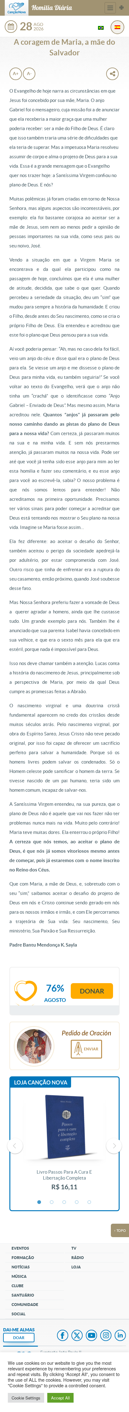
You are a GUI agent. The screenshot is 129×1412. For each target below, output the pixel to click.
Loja (76, 1267)
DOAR (18, 1338)
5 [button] (89, 1202)
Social (18, 1314)
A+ (15, 73)
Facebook (63, 1336)
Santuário (23, 1295)
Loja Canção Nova (40, 1082)
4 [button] (77, 1202)
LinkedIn (120, 1336)
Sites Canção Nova (121, 7)
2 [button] (52, 1202)
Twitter (77, 1336)
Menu (110, 7)
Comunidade (25, 1305)
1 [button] (39, 1202)
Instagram (106, 1336)
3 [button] (64, 1202)
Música (19, 1276)
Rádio (77, 1258)
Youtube (91, 1336)
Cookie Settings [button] (26, 1398)
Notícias (21, 1267)
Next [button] (114, 1146)
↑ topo (120, 1230)
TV (73, 1248)
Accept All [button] (60, 1398)
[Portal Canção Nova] (16, 8)
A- (29, 73)
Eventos (20, 1248)
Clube (17, 1286)
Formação (23, 1258)
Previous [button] (15, 1146)
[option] (64, 1146)
